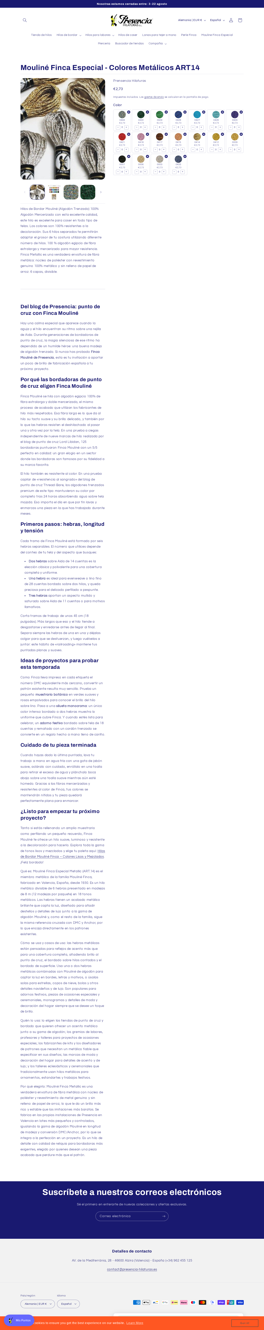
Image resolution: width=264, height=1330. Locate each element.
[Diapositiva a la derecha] (101, 192)
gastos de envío (154, 97)
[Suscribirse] (163, 1216)
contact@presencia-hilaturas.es (132, 1269)
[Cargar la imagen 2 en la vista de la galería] (54, 192)
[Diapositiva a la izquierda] (24, 192)
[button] (24, 20)
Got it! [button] (244, 1323)
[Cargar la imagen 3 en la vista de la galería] (71, 192)
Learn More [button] (134, 1323)
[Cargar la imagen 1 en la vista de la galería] (37, 192)
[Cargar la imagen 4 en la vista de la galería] (87, 192)
